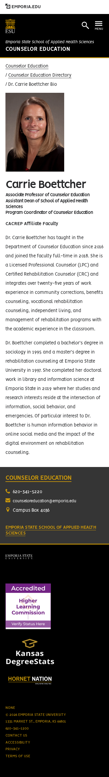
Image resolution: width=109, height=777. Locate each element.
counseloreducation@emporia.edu (44, 501)
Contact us (16, 735)
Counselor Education (37, 49)
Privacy (12, 749)
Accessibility (17, 742)
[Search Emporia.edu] (85, 25)
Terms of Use (17, 756)
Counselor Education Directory (39, 75)
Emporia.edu (25, 7)
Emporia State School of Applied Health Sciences (49, 42)
